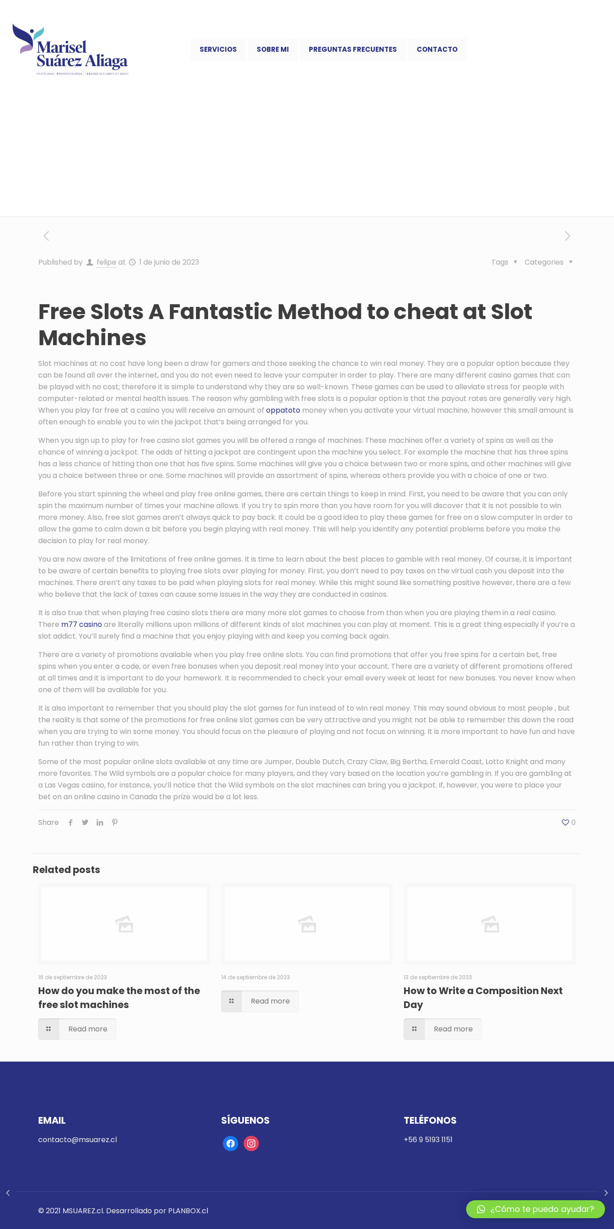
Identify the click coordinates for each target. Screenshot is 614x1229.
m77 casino (81, 624)
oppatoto (283, 410)
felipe (106, 262)
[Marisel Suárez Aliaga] (70, 49)
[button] (535, 1209)
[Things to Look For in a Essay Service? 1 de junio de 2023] (606, 1193)
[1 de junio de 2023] (8, 1193)
